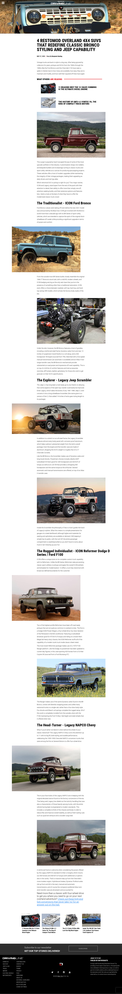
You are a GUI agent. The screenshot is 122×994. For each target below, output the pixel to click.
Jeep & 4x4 (6, 966)
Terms (18, 968)
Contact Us (20, 964)
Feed (17, 973)
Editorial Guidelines (23, 980)
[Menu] (3, 3)
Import (5, 971)
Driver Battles (21, 982)
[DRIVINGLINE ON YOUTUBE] (69, 972)
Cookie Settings (21, 987)
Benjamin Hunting (57, 56)
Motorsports (7, 975)
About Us (19, 978)
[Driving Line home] (61, 4)
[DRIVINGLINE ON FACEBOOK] (58, 972)
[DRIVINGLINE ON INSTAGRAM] (64, 972)
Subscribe (83, 948)
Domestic (6, 962)
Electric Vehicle (8, 973)
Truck (5, 968)
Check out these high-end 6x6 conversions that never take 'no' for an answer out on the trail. (60, 901)
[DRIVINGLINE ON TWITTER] (52, 972)
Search (18, 966)
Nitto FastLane (21, 984)
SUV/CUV (5, 964)
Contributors (20, 962)
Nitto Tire (60, 976)
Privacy (18, 971)
